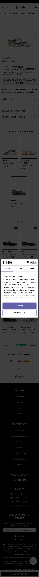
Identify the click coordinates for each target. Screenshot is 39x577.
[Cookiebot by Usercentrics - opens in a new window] (28, 262)
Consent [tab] (7, 268)
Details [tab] (19, 268)
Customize (18, 313)
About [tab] (32, 268)
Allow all (19, 305)
